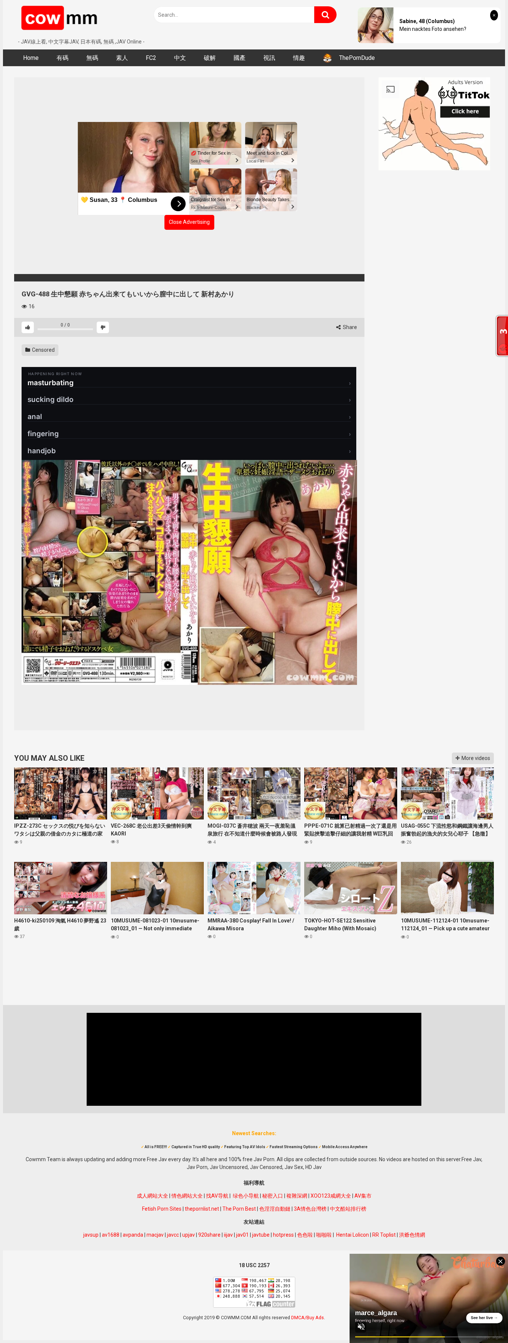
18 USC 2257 (254, 1265)
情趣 (299, 57)
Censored (43, 350)
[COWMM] (60, 19)
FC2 (151, 57)
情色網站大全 (187, 1196)
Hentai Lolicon (352, 1235)
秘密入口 (272, 1196)
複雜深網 (296, 1196)
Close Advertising (189, 222)
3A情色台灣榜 (310, 1209)
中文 (180, 57)
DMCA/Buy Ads (307, 1317)
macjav (155, 1235)
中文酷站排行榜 (348, 1209)
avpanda (133, 1235)
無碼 (92, 57)
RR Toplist (384, 1235)
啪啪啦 (324, 1235)
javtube (261, 1235)
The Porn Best (239, 1209)
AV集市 (363, 1196)
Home (31, 57)
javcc (173, 1235)
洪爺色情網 (412, 1235)
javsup (91, 1235)
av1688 (110, 1235)
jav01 (242, 1235)
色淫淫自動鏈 (274, 1209)
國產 (239, 57)
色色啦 (305, 1235)
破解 (210, 57)
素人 (122, 57)
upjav (188, 1235)
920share (209, 1235)
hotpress (283, 1235)
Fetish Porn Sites (161, 1209)
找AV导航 (217, 1196)
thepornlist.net (202, 1209)
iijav (228, 1235)
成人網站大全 (152, 1196)
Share (349, 327)
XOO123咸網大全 (331, 1196)
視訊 (269, 57)
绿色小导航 (246, 1196)
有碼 (62, 57)
